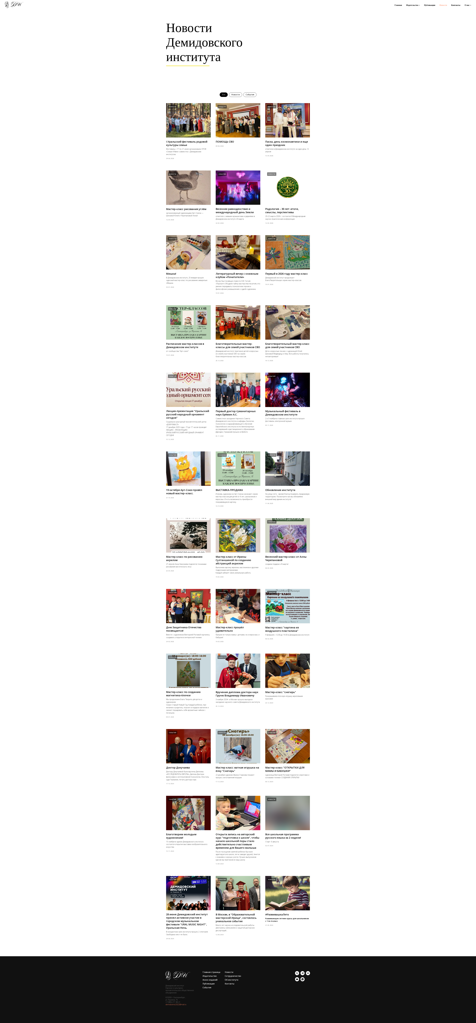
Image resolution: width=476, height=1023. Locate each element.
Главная (398, 5)
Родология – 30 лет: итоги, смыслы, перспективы (282, 210)
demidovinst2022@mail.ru (175, 1004)
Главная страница (211, 972)
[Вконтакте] (308, 974)
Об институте (231, 980)
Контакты (455, 5)
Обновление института (280, 490)
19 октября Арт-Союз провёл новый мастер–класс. (184, 491)
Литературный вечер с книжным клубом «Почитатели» (237, 275)
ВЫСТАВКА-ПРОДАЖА (229, 490)
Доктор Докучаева (178, 767)
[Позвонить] (297, 974)
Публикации (429, 5)
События (250, 94)
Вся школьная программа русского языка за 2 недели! (283, 836)
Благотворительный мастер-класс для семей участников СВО (287, 345)
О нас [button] (467, 5)
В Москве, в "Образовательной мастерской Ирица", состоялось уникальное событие (236, 918)
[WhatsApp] (302, 981)
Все (223, 94)
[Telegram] (302, 974)
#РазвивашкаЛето (277, 914)
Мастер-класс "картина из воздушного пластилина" (282, 629)
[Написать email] (297, 981)
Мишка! (171, 273)
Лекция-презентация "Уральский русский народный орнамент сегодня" (187, 414)
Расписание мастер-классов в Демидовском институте (185, 345)
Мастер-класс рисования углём (186, 209)
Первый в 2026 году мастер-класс (286, 273)
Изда (205, 976)
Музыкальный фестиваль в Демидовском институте (282, 412)
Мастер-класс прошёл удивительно (230, 629)
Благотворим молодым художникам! (181, 836)
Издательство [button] (412, 5)
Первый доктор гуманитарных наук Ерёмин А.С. (236, 412)
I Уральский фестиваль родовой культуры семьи (186, 143)
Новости (443, 5)
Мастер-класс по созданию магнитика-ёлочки (183, 693)
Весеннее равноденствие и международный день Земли (235, 210)
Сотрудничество (233, 976)
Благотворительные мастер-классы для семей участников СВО (238, 345)
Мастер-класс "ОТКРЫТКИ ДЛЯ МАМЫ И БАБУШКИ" (284, 769)
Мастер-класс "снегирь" (280, 692)
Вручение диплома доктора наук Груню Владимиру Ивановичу (237, 693)
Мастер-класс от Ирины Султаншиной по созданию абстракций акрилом (233, 560)
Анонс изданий (210, 980)
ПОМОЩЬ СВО (225, 141)
